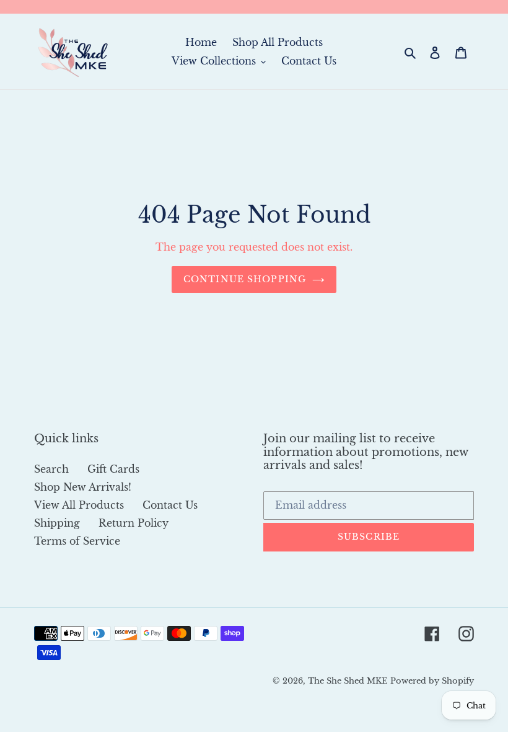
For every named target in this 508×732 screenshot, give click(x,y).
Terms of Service (77, 541)
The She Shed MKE (347, 681)
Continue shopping (244, 279)
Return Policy (134, 523)
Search (51, 469)
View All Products (79, 505)
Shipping (57, 523)
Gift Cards (113, 469)
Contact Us (170, 505)
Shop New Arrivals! (82, 487)
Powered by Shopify (432, 681)
